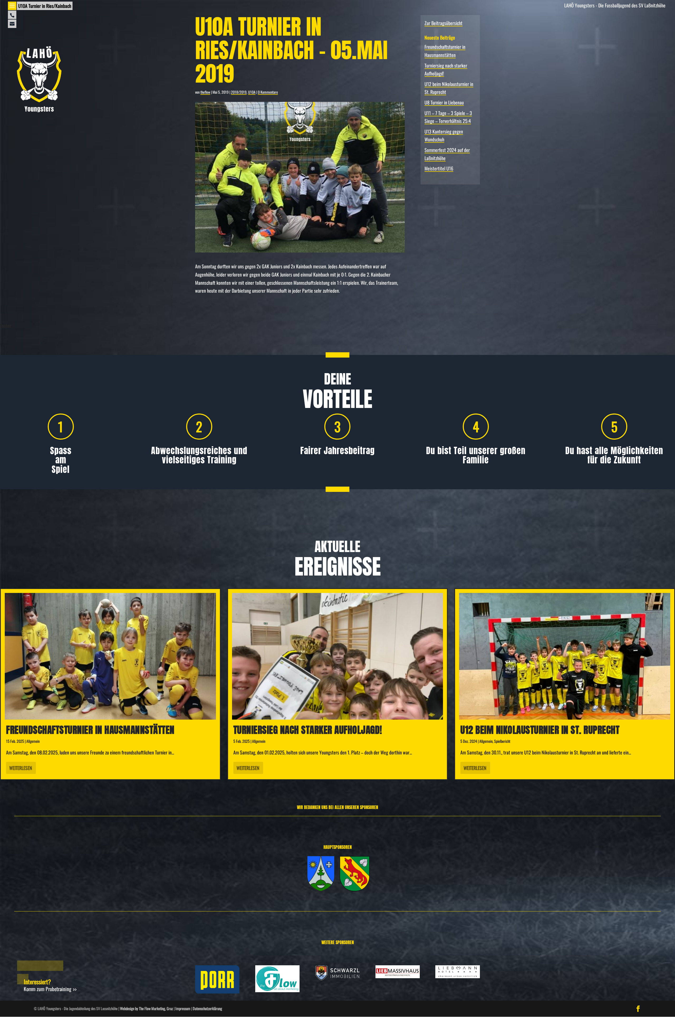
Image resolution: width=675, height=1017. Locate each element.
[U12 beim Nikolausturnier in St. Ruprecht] (564, 656)
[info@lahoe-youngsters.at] (12, 24)
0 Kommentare (268, 92)
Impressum (182, 1008)
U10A (251, 92)
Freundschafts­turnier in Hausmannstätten (90, 730)
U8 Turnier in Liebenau (444, 102)
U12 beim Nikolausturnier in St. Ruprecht (539, 730)
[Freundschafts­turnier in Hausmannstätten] (110, 656)
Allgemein (33, 741)
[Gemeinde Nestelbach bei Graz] (354, 889)
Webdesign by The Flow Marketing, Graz (146, 1008)
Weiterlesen (20, 767)
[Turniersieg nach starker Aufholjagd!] (337, 656)
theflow (205, 92)
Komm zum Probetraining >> (50, 989)
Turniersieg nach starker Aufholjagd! (307, 730)
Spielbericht (502, 741)
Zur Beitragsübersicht (443, 23)
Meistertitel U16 (439, 168)
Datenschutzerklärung (207, 1008)
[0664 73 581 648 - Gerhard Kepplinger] (12, 15)
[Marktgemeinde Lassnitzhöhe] (320, 889)
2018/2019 (239, 92)
